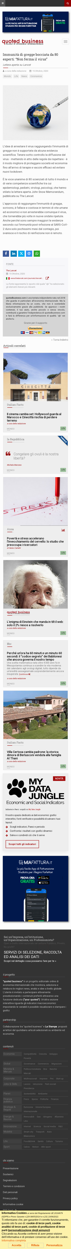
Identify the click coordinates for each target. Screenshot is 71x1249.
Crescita (43, 1054)
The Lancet (11, 270)
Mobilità (8, 1131)
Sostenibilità (30, 1093)
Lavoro (27, 1084)
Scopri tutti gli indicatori (22, 844)
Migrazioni (57, 1063)
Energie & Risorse (9, 1118)
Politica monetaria (32, 1069)
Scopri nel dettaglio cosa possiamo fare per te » (30, 961)
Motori (35, 1147)
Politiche (44, 1099)
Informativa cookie (13, 1204)
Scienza (37, 1126)
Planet (7, 1093)
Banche (53, 1069)
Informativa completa (14, 1240)
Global (7, 1063)
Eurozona (28, 1107)
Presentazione (10, 1168)
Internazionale (30, 1111)
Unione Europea (43, 1107)
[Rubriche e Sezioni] (2, 3)
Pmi (51, 1078)
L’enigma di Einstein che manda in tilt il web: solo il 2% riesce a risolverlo (35, 623)
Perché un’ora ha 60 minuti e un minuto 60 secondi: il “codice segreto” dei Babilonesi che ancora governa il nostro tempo (34, 656)
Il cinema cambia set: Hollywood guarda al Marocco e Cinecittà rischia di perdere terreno (34, 417)
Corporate (9, 1078)
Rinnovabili (29, 1116)
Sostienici (8, 1174)
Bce (45, 1069)
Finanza (54, 1099)
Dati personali (10, 1192)
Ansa (10, 529)
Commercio (43, 1063)
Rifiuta (35, 1245)
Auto (49, 1131)
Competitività (30, 1054)
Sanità (40, 1141)
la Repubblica (15, 439)
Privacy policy (10, 1198)
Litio (26, 1121)
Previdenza (29, 1088)
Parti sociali (50, 1084)
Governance (29, 1063)
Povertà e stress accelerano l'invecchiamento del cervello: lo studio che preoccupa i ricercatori (35, 542)
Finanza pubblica (8, 1100)
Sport (7, 1146)
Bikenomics (29, 1136)
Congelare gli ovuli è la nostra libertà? (36, 456)
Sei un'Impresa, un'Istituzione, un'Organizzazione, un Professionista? (29, 938)
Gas (39, 1116)
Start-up (60, 1078)
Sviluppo (53, 1054)
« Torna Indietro (59, 339)
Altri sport (46, 1147)
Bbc (9, 644)
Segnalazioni (10, 1180)
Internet (27, 1126)
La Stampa (51, 1026)
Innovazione (10, 1126)
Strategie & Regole (10, 1108)
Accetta (16, 1245)
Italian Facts (15, 404)
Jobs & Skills (10, 1084)
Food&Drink (29, 1141)
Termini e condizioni (14, 1186)
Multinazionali (30, 1078)
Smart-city (28, 1131)
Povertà (27, 1058)
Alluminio (59, 1116)
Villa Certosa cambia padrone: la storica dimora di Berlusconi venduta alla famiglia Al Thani (34, 755)
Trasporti (40, 1131)
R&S (60, 1126)
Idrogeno (47, 1116)
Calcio (27, 1147)
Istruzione (37, 1084)
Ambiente (42, 1093)
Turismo (59, 1141)
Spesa (35, 1099)
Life (63, 428)
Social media (50, 1126)
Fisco (26, 1099)
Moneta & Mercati (9, 1070)
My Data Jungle (34, 809)
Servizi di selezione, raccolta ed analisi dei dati (33, 954)
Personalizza (54, 1245)
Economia (9, 1054)
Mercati (27, 1073)
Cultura (49, 1141)
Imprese (43, 1078)
